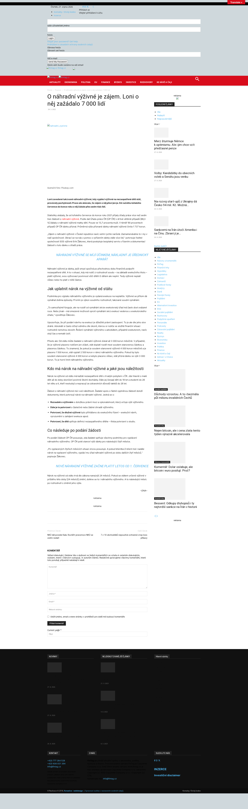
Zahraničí (161, 281)
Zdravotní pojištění (166, 329)
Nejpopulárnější (164, 119)
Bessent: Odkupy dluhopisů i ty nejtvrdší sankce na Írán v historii (175, 505)
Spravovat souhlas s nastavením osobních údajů (104, 791)
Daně (159, 291)
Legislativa (162, 274)
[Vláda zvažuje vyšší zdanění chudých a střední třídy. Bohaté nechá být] (124, 724)
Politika (85, 82)
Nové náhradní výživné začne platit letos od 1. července (102, 466)
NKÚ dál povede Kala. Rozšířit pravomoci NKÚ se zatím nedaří (70, 536)
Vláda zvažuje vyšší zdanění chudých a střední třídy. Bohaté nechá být (121, 736)
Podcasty (161, 326)
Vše (158, 112)
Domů (49, 90)
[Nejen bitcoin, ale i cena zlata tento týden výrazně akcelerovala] (177, 416)
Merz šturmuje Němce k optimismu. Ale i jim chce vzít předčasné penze (174, 144)
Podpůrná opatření (166, 319)
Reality (160, 333)
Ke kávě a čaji (164, 82)
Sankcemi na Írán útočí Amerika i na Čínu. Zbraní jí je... (175, 231)
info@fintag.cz (54, 766)
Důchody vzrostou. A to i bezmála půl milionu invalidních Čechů (176, 395)
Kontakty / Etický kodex (65, 12)
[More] (101, 116)
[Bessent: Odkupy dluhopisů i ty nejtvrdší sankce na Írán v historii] (177, 489)
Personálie (162, 322)
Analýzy (161, 288)
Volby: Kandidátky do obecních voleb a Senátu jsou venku (174, 174)
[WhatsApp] (87, 116)
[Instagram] (85, 6)
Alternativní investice (167, 305)
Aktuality (55, 82)
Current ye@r (54, 630)
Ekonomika (71, 82)
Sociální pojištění (165, 312)
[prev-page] (155, 516)
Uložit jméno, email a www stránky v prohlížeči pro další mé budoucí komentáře (87, 616)
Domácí (160, 278)
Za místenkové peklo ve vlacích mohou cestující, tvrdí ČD (121, 706)
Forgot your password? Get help (62, 41)
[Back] (93, 6)
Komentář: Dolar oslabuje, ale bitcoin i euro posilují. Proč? (173, 468)
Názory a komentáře (166, 260)
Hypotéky (161, 271)
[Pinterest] (81, 116)
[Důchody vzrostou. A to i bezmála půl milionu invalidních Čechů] (177, 380)
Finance (105, 82)
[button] (197, 80)
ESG (159, 309)
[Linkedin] (94, 116)
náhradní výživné (70, 219)
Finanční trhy (163, 267)
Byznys (118, 82)
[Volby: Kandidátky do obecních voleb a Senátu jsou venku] (177, 165)
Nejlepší (161, 115)
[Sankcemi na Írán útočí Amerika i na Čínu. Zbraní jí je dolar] (177, 221)
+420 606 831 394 (56, 763)
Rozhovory (146, 82)
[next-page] (157, 516)
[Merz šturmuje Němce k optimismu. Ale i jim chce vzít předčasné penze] (177, 133)
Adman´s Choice (165, 357)
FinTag (160, 264)
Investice (131, 82)
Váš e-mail (52, 58)
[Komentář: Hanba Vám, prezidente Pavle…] (124, 667)
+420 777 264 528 (56, 760)
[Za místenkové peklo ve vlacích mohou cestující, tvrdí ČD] (124, 696)
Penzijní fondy (163, 295)
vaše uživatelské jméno (58, 25)
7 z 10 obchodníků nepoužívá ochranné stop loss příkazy (124, 536)
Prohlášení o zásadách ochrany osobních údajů (70, 44)
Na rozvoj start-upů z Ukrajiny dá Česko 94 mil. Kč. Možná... (175, 203)
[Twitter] (87, 6)
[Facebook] (83, 6)
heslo (50, 35)
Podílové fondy (164, 285)
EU (95, 82)
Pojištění (161, 298)
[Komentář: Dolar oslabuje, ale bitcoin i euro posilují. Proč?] (177, 452)
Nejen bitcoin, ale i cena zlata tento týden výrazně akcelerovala (177, 432)
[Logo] (53, 77)
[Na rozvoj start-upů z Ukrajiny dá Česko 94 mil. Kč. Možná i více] (177, 193)
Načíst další (159, 246)
